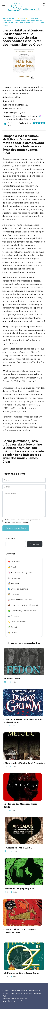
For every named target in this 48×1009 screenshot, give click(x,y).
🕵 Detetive (13, 594)
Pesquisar (10, 538)
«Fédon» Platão (12, 678)
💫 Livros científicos (17, 621)
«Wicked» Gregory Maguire (19, 888)
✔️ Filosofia (13, 616)
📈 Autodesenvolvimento (20, 600)
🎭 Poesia (12, 632)
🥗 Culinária (13, 627)
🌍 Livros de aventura (18, 589)
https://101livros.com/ (12, 1001)
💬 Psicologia (14, 578)
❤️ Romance (14, 561)
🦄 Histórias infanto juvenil (20, 572)
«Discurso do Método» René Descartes (24, 763)
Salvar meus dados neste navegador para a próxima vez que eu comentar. (22, 521)
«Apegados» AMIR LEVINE (18, 848)
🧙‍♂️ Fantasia (13, 583)
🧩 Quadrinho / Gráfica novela (22, 610)
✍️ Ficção (12, 567)
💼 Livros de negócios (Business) (23, 605)
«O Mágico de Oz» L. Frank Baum (21, 973)
